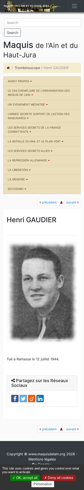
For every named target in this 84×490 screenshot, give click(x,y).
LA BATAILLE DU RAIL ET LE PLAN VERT (34, 141)
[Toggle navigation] (74, 6)
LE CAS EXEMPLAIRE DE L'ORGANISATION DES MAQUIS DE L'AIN (39, 92)
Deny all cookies (60, 478)
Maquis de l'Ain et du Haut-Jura (26, 6)
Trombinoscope (27, 68)
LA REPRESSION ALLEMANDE (27, 160)
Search (12, 32)
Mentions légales (42, 459)
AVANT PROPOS (18, 81)
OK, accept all (26, 478)
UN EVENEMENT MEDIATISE (26, 104)
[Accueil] (8, 68)
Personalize (43, 484)
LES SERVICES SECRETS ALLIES (29, 151)
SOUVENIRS (15, 189)
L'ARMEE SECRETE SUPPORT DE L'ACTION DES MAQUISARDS (39, 116)
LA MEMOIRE (16, 179)
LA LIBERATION (18, 170)
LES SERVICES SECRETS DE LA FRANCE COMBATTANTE (34, 129)
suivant (71, 202)
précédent (49, 202)
